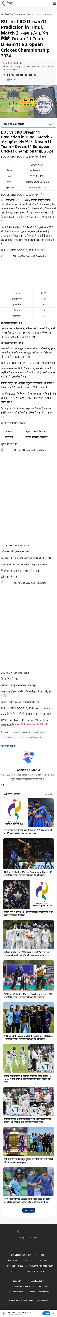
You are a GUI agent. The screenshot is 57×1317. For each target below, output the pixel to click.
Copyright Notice (15, 1266)
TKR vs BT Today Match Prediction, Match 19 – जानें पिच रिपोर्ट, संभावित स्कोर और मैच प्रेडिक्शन (28, 873)
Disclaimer (44, 1260)
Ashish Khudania (14, 63)
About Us (29, 1260)
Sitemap (17, 1271)
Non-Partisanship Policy (21, 1286)
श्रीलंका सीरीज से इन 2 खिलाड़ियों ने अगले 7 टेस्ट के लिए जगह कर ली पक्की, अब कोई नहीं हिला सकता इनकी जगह (27, 954)
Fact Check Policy (37, 1281)
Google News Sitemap (36, 1271)
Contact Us (13, 1260)
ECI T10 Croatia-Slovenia (31, 737)
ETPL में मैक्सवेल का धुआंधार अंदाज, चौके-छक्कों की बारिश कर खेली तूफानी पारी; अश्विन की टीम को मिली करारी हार (27, 1201)
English (23, 1237)
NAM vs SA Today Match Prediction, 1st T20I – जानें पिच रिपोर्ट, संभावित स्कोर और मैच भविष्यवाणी (28, 995)
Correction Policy (42, 1286)
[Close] (53, 1313)
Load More (28, 1210)
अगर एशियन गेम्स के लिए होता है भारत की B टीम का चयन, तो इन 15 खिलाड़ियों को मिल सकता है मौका (28, 832)
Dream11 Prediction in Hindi (29, 724)
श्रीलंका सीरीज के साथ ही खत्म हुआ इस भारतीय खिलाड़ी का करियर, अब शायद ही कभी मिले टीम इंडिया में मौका (27, 1120)
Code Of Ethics (17, 1292)
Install (46, 1313)
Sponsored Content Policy (39, 1292)
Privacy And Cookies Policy (41, 1266)
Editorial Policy (18, 1281)
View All (48, 794)
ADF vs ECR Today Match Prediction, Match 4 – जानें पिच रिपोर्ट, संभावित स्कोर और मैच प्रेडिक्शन (28, 1037)
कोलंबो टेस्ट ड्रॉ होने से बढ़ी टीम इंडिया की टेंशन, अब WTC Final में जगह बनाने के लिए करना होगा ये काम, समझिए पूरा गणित (27, 1079)
